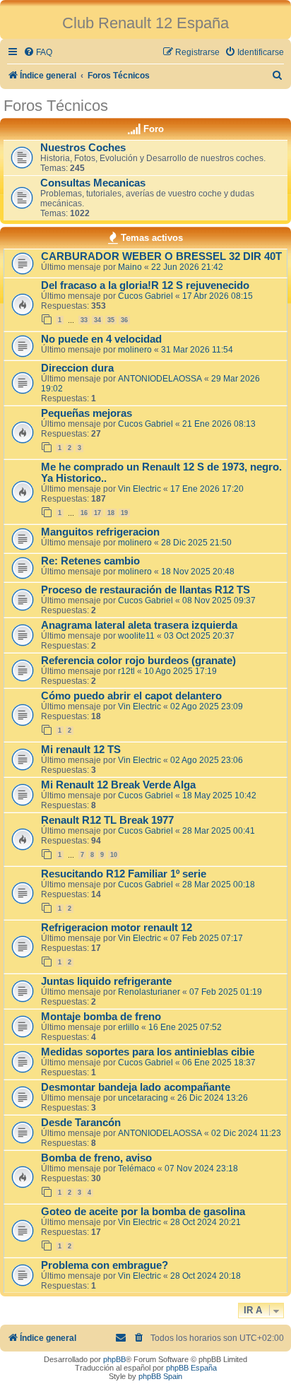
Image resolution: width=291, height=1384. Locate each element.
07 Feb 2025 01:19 (225, 992)
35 (110, 320)
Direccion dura (77, 368)
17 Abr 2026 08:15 (217, 296)
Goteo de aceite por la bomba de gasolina (143, 1211)
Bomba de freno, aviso (96, 1158)
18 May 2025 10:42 (219, 795)
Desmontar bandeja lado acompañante (135, 1087)
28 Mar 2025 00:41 (218, 831)
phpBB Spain (160, 1376)
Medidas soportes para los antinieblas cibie (147, 1052)
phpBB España (191, 1368)
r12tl (126, 671)
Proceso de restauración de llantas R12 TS (145, 590)
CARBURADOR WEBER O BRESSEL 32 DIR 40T (161, 256)
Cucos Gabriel (145, 296)
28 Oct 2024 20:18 (205, 1276)
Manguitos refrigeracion (100, 532)
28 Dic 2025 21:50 (196, 543)
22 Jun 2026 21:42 (187, 267)
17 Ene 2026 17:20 (207, 489)
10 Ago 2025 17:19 (180, 671)
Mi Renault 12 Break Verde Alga (118, 785)
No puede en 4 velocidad (101, 339)
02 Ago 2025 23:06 (206, 760)
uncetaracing (143, 1098)
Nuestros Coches (83, 147)
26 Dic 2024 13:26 (212, 1098)
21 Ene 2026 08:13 (219, 424)
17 (97, 512)
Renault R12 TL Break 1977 (107, 820)
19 (124, 512)
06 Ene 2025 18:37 (219, 1062)
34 (97, 320)
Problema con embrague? (104, 1265)
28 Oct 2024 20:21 (205, 1222)
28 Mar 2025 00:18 (218, 884)
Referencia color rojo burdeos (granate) (138, 660)
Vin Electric (139, 489)
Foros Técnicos (56, 105)
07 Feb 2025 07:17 (206, 938)
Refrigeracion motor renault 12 (116, 927)
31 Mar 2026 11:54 (197, 350)
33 (84, 320)
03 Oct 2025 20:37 (199, 636)
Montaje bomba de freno (101, 1016)
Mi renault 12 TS (81, 749)
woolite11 (136, 636)
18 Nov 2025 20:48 (197, 571)
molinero (135, 350)
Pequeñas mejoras (86, 413)
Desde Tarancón (81, 1122)
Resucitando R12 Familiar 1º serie (123, 874)
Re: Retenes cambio (90, 561)
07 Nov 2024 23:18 (201, 1168)
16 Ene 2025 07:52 (185, 1027)
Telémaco (136, 1168)
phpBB (114, 1359)
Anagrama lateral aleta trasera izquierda (139, 625)
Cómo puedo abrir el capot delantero (131, 696)
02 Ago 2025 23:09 (206, 706)
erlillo (128, 1027)
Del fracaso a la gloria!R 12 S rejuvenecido (145, 285)
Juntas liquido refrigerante (106, 981)
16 (84, 512)
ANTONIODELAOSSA (160, 379)
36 (124, 320)
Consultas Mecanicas (93, 183)
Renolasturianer (149, 992)
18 (110, 512)
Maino (130, 267)
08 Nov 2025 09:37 (219, 600)
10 (113, 854)
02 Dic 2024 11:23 (246, 1133)
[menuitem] (37, 52)
